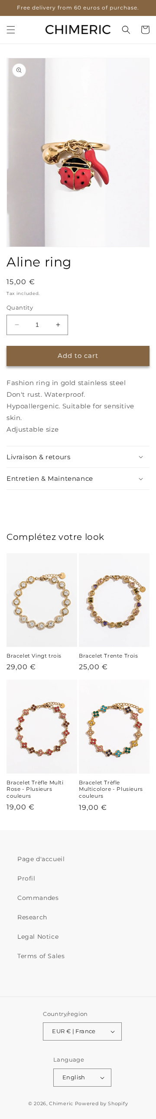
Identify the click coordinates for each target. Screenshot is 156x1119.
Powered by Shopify (101, 1103)
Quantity (19, 307)
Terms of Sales (41, 956)
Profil (26, 878)
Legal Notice (37, 936)
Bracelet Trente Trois (108, 655)
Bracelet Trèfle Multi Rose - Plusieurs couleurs (35, 789)
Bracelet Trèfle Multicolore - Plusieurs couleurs (111, 789)
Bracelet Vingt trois (34, 655)
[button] (10, 29)
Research (32, 917)
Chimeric (61, 1103)
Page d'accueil (41, 859)
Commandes (37, 898)
